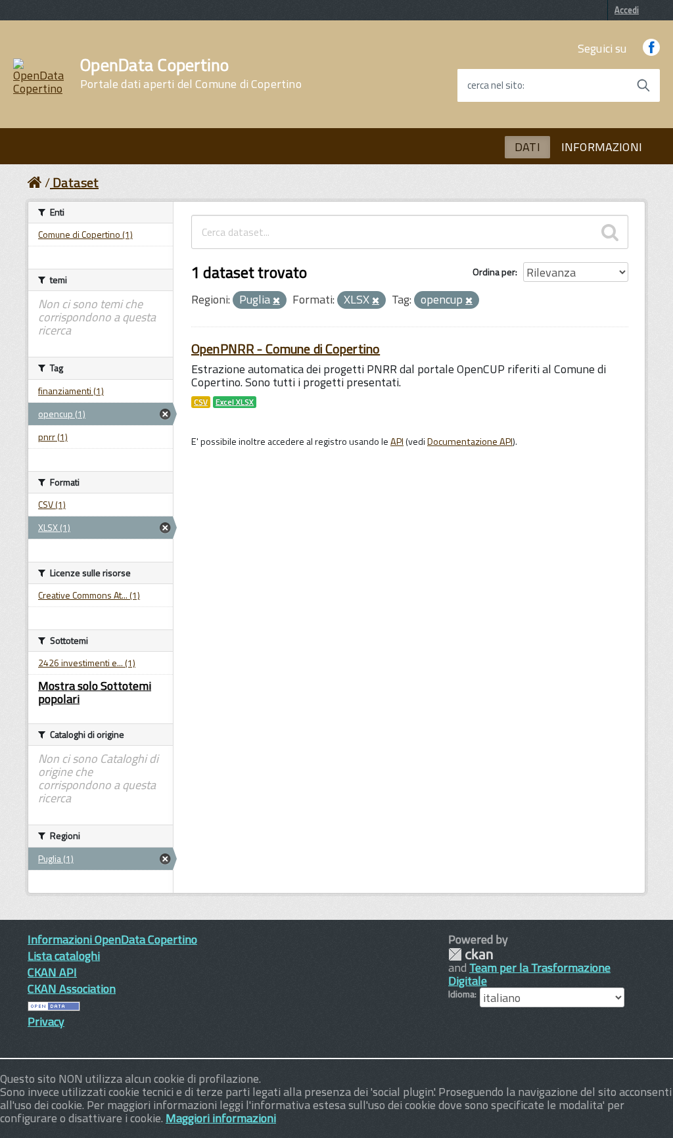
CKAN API (52, 972)
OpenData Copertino (191, 74)
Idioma (461, 994)
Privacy (46, 1021)
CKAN (470, 954)
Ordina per (494, 272)
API (397, 441)
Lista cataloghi (64, 956)
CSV (201, 402)
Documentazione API (470, 441)
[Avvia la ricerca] (643, 85)
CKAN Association (72, 988)
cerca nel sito (494, 85)
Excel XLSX (235, 402)
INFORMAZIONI (601, 147)
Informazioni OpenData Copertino (112, 939)
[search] (609, 232)
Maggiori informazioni (221, 1118)
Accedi (627, 9)
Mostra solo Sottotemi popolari (94, 692)
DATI (527, 147)
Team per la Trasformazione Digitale (529, 974)
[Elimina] (276, 301)
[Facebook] (651, 48)
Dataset (76, 182)
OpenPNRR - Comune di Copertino (285, 348)
